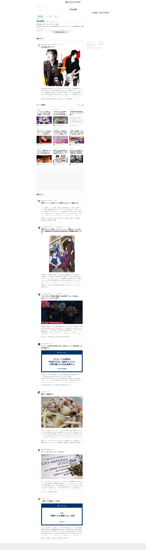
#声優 (42, 98)
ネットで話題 (48, 16)
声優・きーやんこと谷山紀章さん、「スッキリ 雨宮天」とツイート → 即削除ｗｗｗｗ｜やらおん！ (44, 132)
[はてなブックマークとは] (45, 105)
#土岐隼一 (71, 218)
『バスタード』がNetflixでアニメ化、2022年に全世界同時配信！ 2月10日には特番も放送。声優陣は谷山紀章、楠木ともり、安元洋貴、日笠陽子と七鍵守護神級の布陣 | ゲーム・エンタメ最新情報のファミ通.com (44, 113)
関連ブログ (56, 16)
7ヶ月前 (54, 200)
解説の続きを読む (59, 32)
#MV (68, 336)
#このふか (68, 385)
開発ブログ (103, 44)
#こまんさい (44, 491)
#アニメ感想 (65, 218)
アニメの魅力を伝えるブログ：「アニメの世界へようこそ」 (53, 227)
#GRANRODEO (69, 98)
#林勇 (55, 491)
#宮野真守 (78, 442)
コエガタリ (43, 498)
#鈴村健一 (66, 442)
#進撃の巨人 (54, 98)
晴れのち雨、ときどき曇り (46, 200)
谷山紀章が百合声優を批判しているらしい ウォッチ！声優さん (76, 113)
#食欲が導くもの (45, 442)
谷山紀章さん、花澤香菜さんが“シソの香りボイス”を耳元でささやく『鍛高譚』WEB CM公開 (60, 132)
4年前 (49, 391)
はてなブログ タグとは (91, 44)
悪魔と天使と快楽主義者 (46, 449)
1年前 (68, 293)
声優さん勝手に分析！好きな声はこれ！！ (49, 44)
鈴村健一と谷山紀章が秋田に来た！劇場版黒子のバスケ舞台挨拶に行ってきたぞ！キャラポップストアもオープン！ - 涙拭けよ (60, 152)
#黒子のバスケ (61, 98)
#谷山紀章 (47, 98)
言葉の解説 (40, 16)
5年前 (48, 498)
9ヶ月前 (68, 227)
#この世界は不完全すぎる (47, 385)
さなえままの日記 (44, 343)
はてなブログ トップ (42, 6)
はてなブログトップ (91, 45)
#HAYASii (64, 336)
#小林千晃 (65, 538)
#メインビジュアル (75, 285)
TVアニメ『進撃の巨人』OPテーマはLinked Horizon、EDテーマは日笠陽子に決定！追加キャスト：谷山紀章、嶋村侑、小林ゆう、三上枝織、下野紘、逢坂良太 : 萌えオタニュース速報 (44, 152)
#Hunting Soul (51, 336)
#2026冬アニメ (45, 287)
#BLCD (54, 538)
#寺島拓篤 (77, 218)
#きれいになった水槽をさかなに (65, 440)
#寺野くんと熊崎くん (46, 538)
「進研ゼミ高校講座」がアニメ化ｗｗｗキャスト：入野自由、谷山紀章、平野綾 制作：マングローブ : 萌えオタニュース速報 (76, 132)
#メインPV (67, 285)
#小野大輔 (56, 385)
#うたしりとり (53, 442)
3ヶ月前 (61, 44)
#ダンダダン (44, 336)
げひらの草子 (44, 391)
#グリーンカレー (52, 440)
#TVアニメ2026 (57, 218)
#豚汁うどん (44, 440)
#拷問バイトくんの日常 (46, 218)
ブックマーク (40, 109)
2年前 (51, 343)
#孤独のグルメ (77, 440)
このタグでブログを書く (104, 12)
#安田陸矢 (49, 220)
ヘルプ (98, 44)
